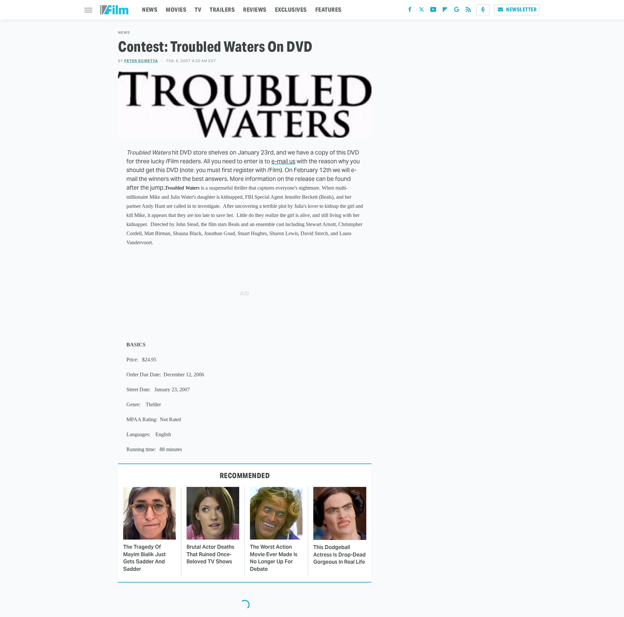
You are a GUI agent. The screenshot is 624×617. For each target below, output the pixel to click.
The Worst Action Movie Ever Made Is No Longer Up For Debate (273, 557)
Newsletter (521, 9)
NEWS (149, 9)
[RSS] (468, 11)
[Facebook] (409, 11)
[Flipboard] (444, 11)
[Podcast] (482, 9)
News (124, 33)
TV (198, 9)
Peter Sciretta (141, 61)
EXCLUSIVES (291, 9)
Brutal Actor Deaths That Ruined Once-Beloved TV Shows (210, 554)
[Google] (456, 11)
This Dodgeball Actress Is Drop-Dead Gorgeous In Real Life (339, 554)
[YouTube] (433, 11)
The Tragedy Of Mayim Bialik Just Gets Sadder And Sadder (144, 557)
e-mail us (283, 161)
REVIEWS (254, 9)
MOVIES (176, 9)
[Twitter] (421, 11)
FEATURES (328, 9)
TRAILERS (222, 9)
